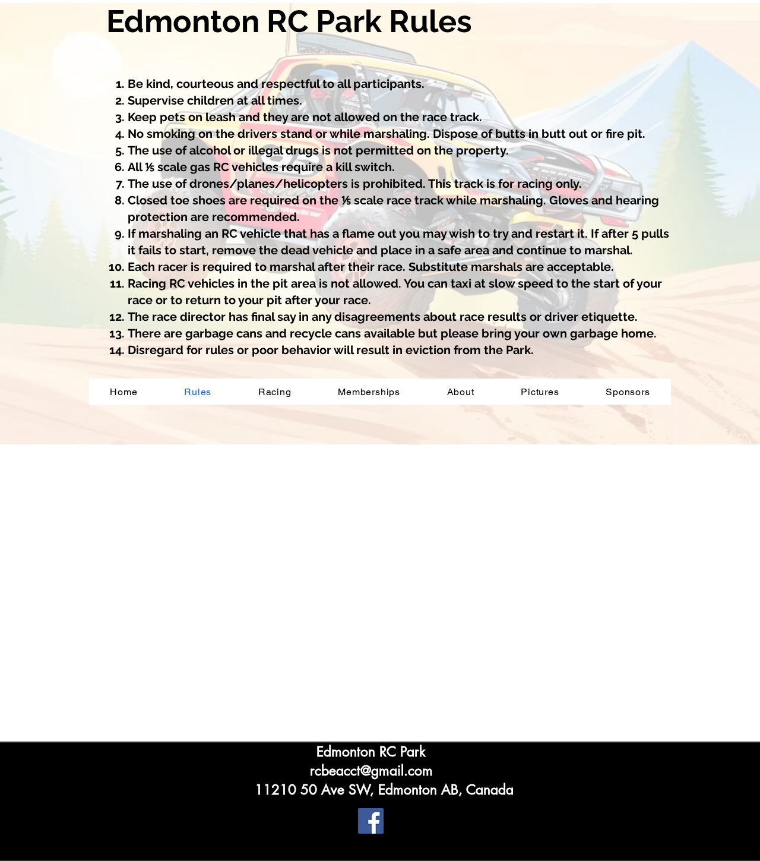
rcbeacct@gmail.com (371, 771)
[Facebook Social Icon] (371, 821)
